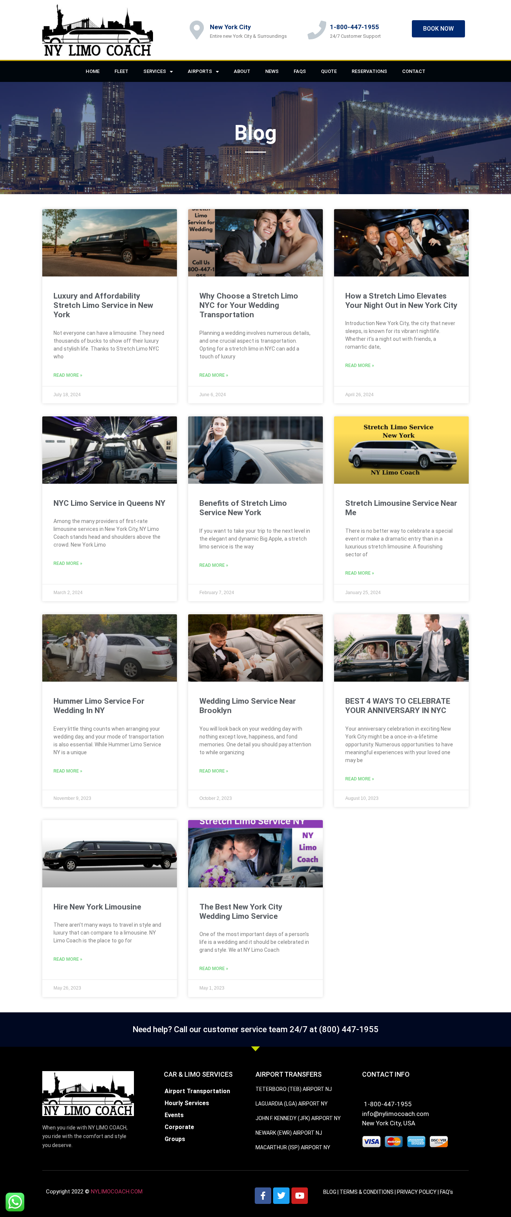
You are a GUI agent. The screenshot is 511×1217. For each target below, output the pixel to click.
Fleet (121, 71)
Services (154, 71)
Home (93, 71)
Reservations (369, 71)
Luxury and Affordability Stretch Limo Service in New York (103, 305)
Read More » (67, 375)
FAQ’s (446, 1192)
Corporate (179, 1127)
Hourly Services (187, 1103)
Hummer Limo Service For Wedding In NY (98, 706)
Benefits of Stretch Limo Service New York (243, 508)
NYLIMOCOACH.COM (117, 1191)
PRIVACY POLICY (417, 1192)
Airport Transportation (197, 1091)
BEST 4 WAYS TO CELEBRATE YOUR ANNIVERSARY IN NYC (397, 706)
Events (174, 1115)
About (242, 71)
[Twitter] (281, 1195)
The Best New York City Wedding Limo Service (240, 911)
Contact (413, 71)
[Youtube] (299, 1195)
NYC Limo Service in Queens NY (109, 503)
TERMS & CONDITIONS (367, 1192)
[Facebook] (263, 1195)
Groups (175, 1139)
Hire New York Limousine (97, 906)
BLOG (329, 1192)
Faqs (300, 71)
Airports (200, 71)
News (272, 71)
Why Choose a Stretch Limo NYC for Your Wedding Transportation (248, 305)
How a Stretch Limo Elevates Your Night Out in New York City (401, 300)
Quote (329, 71)
